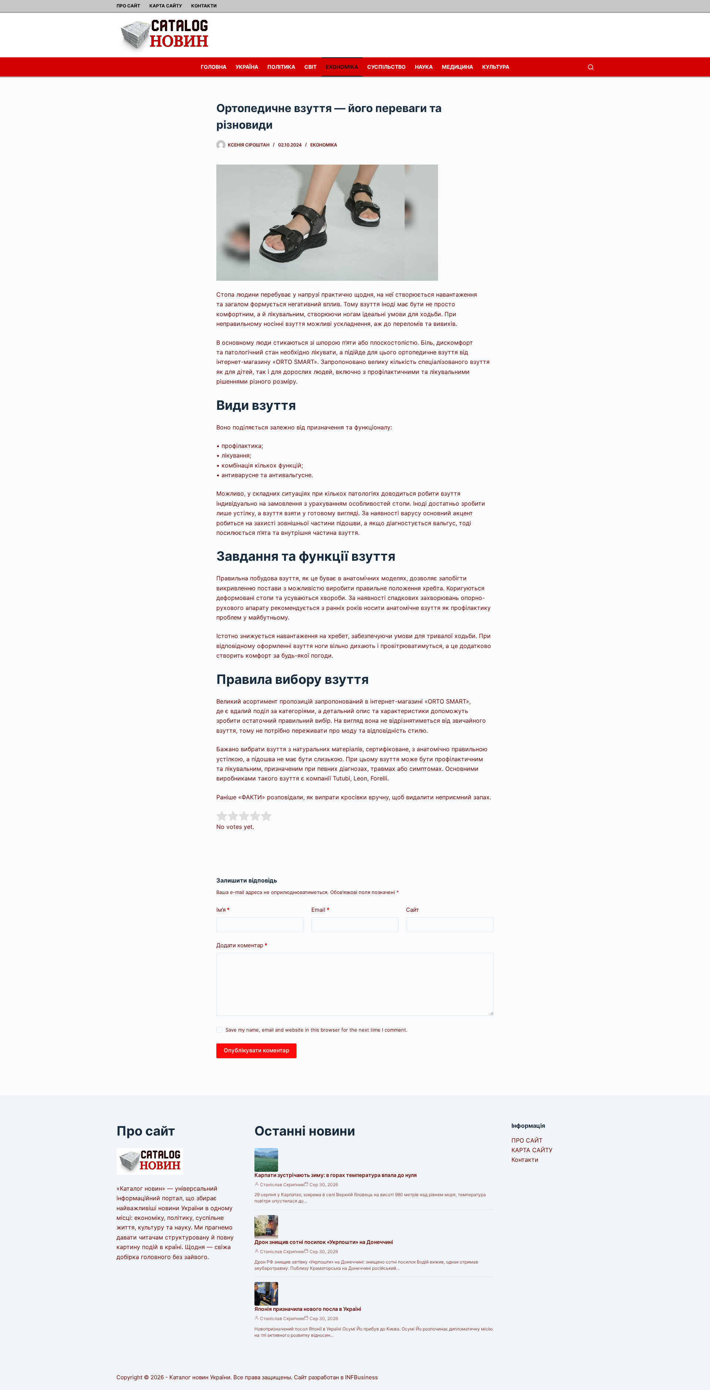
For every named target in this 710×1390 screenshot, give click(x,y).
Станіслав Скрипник (282, 1184)
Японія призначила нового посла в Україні (307, 1309)
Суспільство (386, 67)
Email (320, 909)
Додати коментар (241, 945)
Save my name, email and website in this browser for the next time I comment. (317, 1030)
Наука (424, 67)
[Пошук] (591, 67)
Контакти (204, 6)
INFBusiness (361, 1377)
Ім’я (223, 909)
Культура (495, 67)
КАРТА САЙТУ (165, 6)
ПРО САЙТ (128, 6)
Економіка (342, 67)
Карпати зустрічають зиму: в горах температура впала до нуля (335, 1175)
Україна (247, 67)
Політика (281, 67)
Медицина (457, 67)
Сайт (412, 909)
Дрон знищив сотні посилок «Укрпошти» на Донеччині (323, 1242)
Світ (310, 67)
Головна (213, 67)
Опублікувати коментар (256, 1050)
